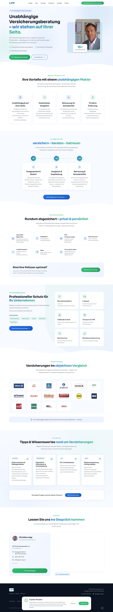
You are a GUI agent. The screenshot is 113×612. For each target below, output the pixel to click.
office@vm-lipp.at (99, 594)
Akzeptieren (84, 603)
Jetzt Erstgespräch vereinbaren (55, 197)
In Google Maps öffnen (63, 574)
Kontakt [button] (67, 3)
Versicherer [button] (51, 3)
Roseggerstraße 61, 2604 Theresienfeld (94, 591)
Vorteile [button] (30, 3)
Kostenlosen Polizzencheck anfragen (92, 3)
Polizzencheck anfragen (21, 57)
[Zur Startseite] (12, 589)
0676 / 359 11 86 (87, 594)
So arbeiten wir (38, 57)
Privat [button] (36, 3)
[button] (12, 3)
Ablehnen (73, 603)
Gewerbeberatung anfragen (20, 328)
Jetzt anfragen (31, 571)
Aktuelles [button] (59, 3)
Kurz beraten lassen (73, 495)
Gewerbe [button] (43, 3)
